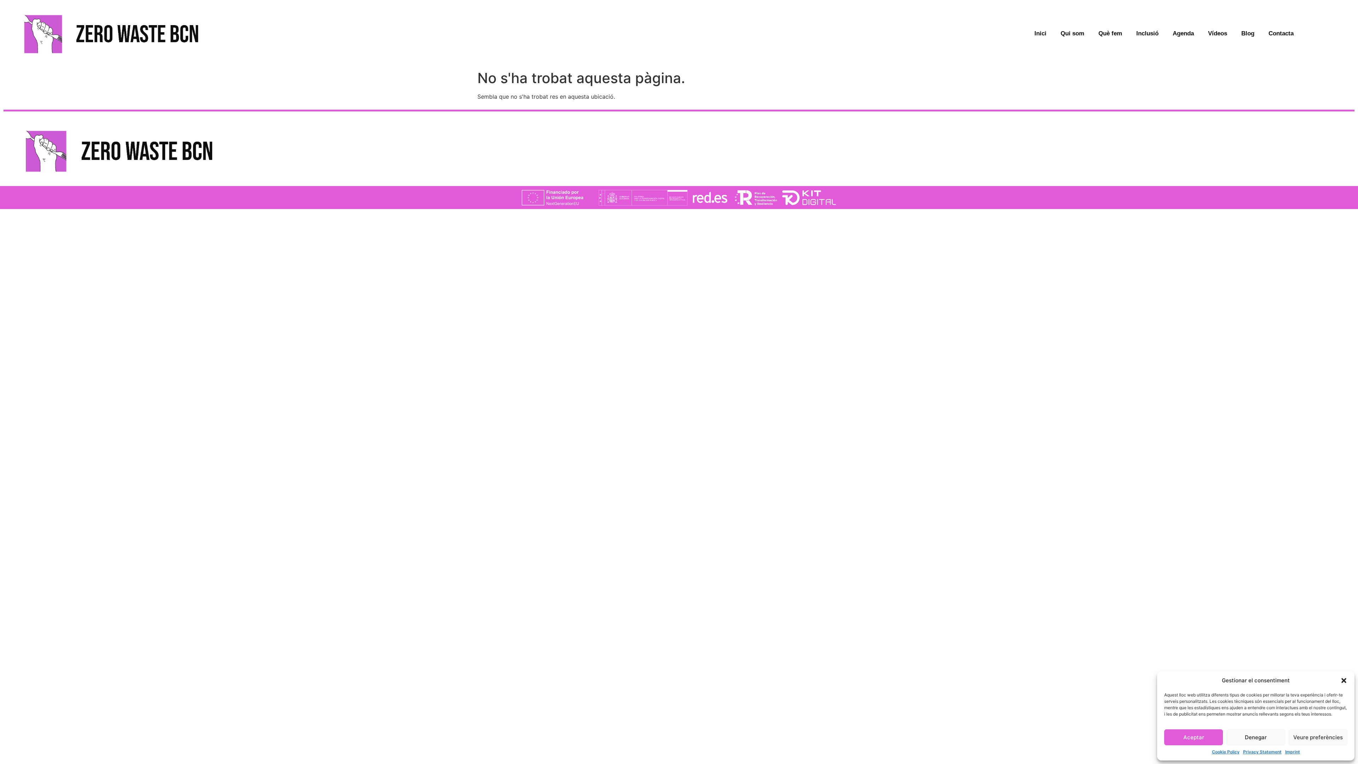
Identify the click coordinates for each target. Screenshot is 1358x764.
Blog (1247, 33)
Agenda (1183, 33)
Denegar (1256, 737)
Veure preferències (1318, 737)
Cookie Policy (1226, 751)
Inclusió (1147, 33)
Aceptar (1193, 737)
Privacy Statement (1262, 751)
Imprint (1292, 751)
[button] (1343, 680)
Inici (1040, 33)
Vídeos (1217, 33)
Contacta (1281, 33)
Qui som (1072, 33)
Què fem (1110, 33)
